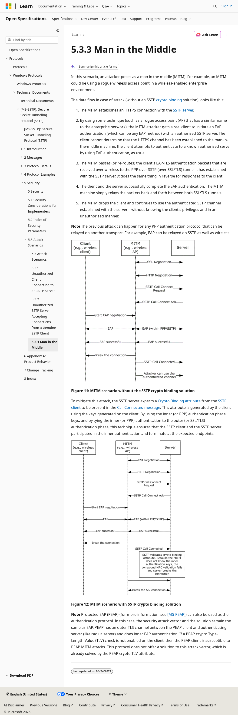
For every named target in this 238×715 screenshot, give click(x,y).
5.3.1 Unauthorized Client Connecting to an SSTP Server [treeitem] (43, 279)
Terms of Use (179, 705)
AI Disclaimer (14, 705)
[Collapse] (58, 30)
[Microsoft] (9, 6)
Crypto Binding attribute (179, 400)
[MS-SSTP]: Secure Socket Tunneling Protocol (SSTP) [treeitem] (38, 135)
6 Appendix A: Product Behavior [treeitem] (37, 359)
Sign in (226, 6)
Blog (66, 705)
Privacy (106, 705)
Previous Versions (43, 705)
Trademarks (204, 705)
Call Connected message (138, 407)
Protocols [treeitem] (20, 67)
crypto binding (169, 99)
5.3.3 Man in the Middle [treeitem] (44, 345)
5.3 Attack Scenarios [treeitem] (39, 257)
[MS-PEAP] (176, 614)
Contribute (87, 705)
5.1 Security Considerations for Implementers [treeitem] (42, 205)
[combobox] (32, 40)
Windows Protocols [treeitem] (31, 84)
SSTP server (183, 110)
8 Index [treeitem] (30, 378)
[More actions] (227, 35)
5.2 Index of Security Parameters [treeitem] (37, 225)
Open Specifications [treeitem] (24, 50)
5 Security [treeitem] (35, 191)
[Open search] (215, 6)
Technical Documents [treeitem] (37, 100)
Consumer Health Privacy (140, 705)
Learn (76, 34)
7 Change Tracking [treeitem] (38, 370)
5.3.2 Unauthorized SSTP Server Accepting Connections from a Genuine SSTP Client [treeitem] (44, 316)
